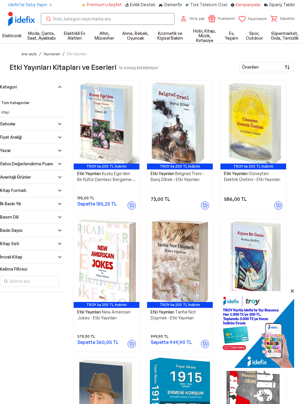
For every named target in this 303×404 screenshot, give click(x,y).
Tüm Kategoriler (15, 103)
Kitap (5, 112)
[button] (282, 18)
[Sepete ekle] (132, 205)
